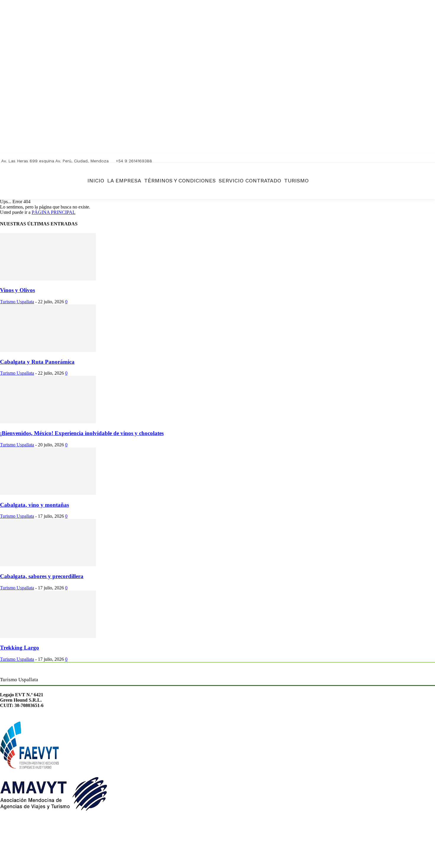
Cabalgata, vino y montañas (34, 505)
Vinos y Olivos (17, 290)
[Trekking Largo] (48, 636)
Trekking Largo (19, 647)
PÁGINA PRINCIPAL (53, 212)
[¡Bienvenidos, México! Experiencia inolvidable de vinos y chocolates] (48, 421)
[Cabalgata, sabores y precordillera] (48, 564)
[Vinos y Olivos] (48, 278)
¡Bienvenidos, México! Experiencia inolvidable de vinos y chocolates (82, 433)
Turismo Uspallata (17, 301)
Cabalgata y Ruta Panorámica (37, 362)
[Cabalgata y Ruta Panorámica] (48, 350)
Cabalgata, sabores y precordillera (41, 576)
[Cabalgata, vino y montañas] (48, 493)
